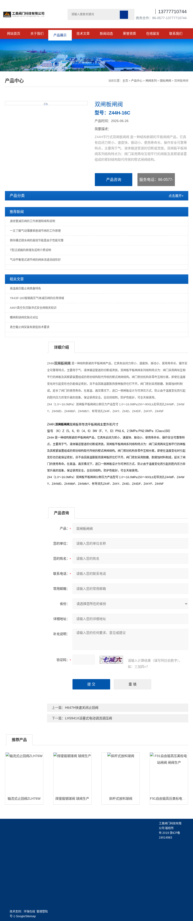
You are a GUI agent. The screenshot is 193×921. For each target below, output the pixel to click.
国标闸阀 (165, 80)
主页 (125, 80)
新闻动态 (106, 33)
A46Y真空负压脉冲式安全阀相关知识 (33, 308)
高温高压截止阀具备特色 (25, 288)
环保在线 (29, 911)
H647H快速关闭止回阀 (81, 707)
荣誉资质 (129, 33)
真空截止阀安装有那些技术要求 (29, 327)
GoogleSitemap (26, 916)
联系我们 (175, 33)
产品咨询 (113, 180)
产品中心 (136, 80)
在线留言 (152, 33)
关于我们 (37, 33)
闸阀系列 (151, 80)
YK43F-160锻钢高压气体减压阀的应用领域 (37, 298)
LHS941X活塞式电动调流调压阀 (88, 718)
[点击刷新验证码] (111, 660)
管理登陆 (42, 911)
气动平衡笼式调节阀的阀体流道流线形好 (35, 259)
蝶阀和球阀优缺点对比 (24, 317)
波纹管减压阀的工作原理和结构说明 (32, 221)
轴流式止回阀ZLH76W (24, 798)
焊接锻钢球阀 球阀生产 (72, 798)
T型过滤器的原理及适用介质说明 (30, 250)
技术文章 (83, 33)
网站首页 (13, 33)
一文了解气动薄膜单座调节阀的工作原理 (35, 230)
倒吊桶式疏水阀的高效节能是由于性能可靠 (37, 240)
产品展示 (60, 33)
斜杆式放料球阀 (120, 798)
